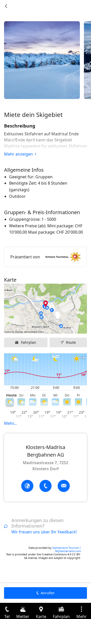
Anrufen (48, 592)
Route (71, 342)
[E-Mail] (64, 486)
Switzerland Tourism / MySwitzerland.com (66, 549)
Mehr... (10, 423)
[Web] (27, 486)
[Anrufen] (45, 486)
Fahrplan (28, 342)
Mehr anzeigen (18, 154)
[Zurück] (6, 6)
